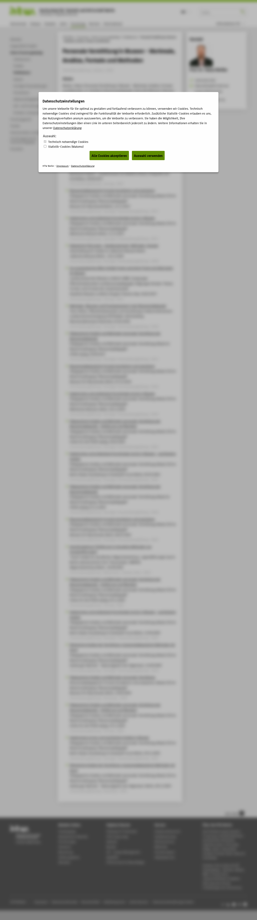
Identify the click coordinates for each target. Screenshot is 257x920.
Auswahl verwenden (148, 155)
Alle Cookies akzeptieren (109, 155)
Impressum (62, 166)
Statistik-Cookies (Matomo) (66, 146)
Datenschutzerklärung (67, 127)
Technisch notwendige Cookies (68, 141)
